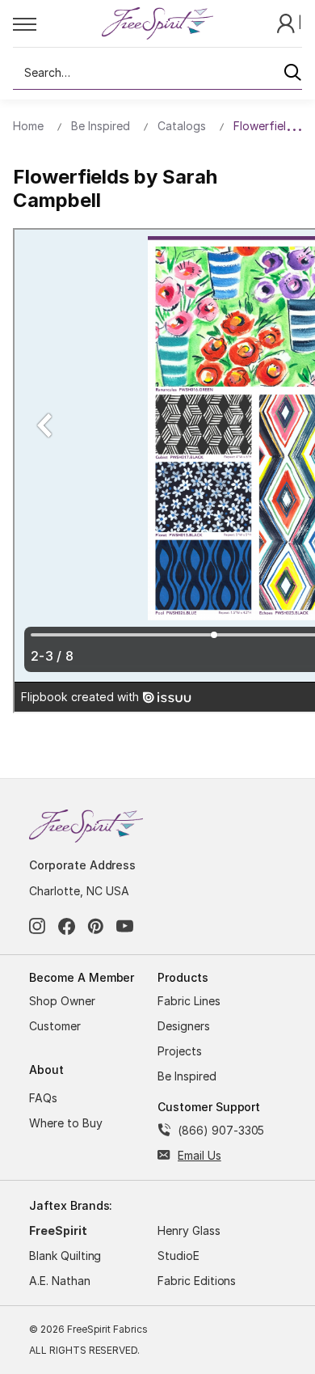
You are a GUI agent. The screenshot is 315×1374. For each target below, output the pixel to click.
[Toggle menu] (56, 23)
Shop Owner (62, 1001)
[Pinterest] (95, 926)
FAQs (43, 1098)
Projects (180, 1051)
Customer (55, 1026)
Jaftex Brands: (70, 1205)
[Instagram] (37, 926)
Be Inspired (187, 1076)
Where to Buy (66, 1123)
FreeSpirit (58, 1230)
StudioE (179, 1255)
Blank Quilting (65, 1255)
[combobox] (157, 73)
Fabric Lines (189, 1001)
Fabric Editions (197, 1280)
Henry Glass (189, 1230)
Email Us (199, 1155)
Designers (184, 1026)
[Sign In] (287, 22)
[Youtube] (124, 926)
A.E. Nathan (59, 1280)
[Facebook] (66, 926)
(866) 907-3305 (221, 1130)
